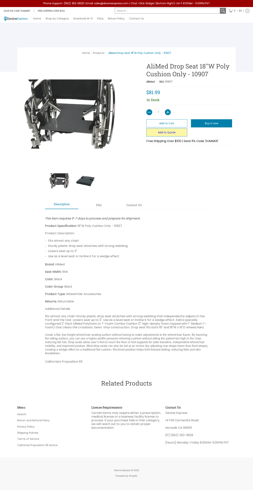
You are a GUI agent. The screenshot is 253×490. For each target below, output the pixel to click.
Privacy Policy (26, 427)
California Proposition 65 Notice (37, 445)
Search (21, 414)
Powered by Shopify (126, 475)
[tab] (61, 205)
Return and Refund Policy (33, 420)
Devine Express (122, 470)
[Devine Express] (16, 18)
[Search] (223, 11)
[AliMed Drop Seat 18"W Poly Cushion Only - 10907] (60, 181)
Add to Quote (167, 132)
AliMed (150, 82)
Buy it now (211, 123)
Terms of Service (28, 439)
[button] (235, 10)
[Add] (168, 112)
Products (98, 53)
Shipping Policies (27, 433)
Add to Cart (166, 123)
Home (86, 53)
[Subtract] (149, 112)
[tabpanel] (126, 288)
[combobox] (167, 11)
